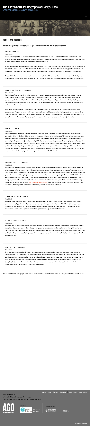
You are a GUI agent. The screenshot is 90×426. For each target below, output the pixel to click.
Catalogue (63, 392)
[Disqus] (45, 304)
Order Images (73, 392)
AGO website (83, 392)
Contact (55, 392)
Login (44, 392)
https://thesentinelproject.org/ (38, 182)
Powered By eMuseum (81, 423)
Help (49, 392)
